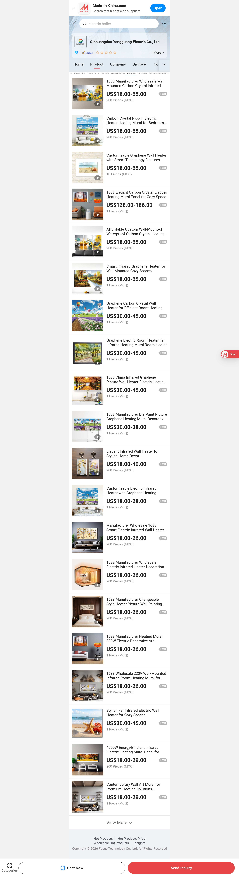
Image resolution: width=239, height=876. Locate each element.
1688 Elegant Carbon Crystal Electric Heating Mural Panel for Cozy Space (136, 194)
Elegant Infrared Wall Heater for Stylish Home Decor (132, 453)
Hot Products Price (131, 838)
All (71, 73)
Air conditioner (91, 73)
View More (117, 822)
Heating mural (131, 73)
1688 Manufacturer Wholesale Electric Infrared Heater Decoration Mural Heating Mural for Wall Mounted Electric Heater (135, 569)
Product (96, 64)
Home (78, 64)
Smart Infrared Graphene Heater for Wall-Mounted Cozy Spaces (135, 268)
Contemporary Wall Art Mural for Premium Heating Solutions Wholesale (133, 789)
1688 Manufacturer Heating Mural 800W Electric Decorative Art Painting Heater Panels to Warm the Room (136, 643)
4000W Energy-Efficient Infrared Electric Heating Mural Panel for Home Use (132, 752)
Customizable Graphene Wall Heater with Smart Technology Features (136, 157)
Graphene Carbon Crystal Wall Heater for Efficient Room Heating (134, 305)
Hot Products (103, 838)
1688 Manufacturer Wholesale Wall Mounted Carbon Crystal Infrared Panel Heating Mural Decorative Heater (135, 87)
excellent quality (79, 73)
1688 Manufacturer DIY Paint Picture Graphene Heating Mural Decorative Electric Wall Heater (136, 419)
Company (118, 64)
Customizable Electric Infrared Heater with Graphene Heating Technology (131, 493)
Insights (139, 843)
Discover (140, 64)
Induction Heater (103, 73)
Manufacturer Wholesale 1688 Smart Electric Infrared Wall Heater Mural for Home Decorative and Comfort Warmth (135, 532)
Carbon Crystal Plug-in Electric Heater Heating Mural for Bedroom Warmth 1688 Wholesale (135, 123)
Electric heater (142, 73)
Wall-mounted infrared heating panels (161, 73)
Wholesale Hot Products (111, 843)
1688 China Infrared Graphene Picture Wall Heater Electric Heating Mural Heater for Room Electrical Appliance (136, 384)
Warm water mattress (118, 73)
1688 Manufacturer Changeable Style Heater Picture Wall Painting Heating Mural (134, 604)
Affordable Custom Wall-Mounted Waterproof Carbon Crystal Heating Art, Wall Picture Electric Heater (135, 234)
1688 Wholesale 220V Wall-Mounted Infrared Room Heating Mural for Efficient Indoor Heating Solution (136, 678)
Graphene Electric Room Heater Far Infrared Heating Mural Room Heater (136, 342)
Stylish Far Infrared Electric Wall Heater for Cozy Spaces (132, 712)
